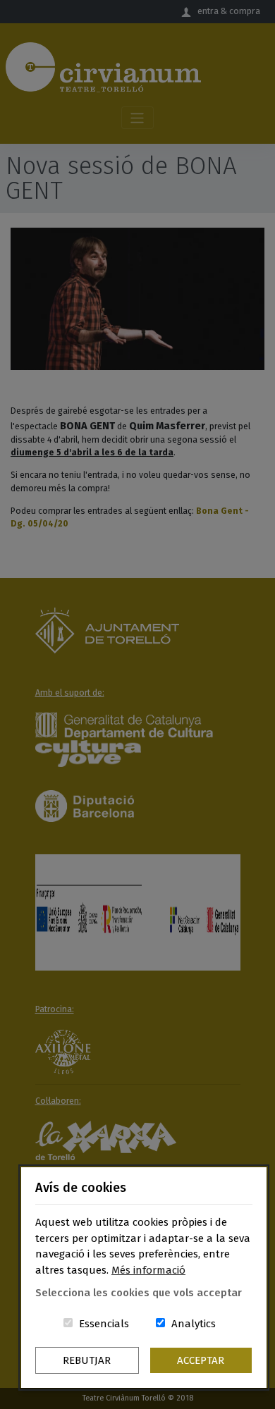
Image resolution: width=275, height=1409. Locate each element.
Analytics (193, 1323)
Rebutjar (87, 1360)
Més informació (148, 1270)
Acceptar (200, 1360)
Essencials (104, 1323)
